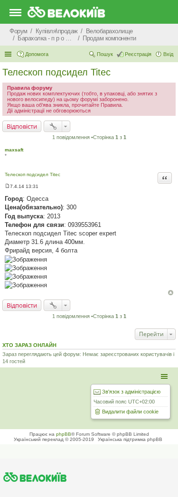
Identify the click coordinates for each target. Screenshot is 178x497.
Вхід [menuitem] (168, 54)
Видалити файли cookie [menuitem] (130, 411)
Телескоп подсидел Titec (56, 72)
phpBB (63, 434)
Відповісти (22, 126)
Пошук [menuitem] (105, 54)
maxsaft (14, 149)
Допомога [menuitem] (36, 54)
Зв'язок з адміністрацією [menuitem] (131, 391)
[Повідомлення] (7, 186)
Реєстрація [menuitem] (138, 54)
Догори (170, 292)
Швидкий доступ (9, 54)
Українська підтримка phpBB (130, 439)
